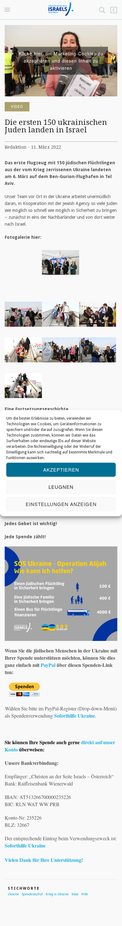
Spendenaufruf (32, 894)
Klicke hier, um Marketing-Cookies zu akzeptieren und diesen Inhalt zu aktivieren (61, 60)
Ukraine (13, 894)
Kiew (75, 894)
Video (17, 107)
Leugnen (61, 486)
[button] (8, 10)
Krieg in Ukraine (57, 894)
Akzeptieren (61, 469)
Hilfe (84, 894)
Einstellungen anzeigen (61, 504)
